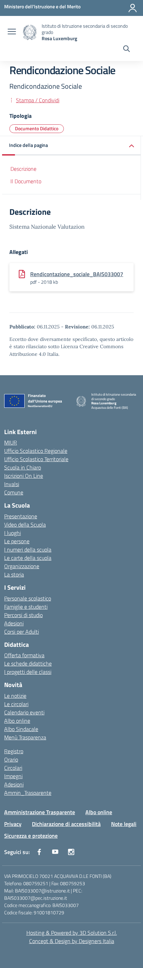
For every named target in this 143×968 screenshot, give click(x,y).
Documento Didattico (36, 128)
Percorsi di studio (23, 615)
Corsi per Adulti (21, 631)
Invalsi (11, 484)
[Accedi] (132, 7)
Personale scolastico (27, 598)
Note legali (123, 824)
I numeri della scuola (27, 549)
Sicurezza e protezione (31, 835)
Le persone (17, 541)
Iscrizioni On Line (23, 476)
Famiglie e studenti (26, 606)
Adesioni (14, 623)
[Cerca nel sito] (126, 49)
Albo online (17, 720)
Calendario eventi (24, 712)
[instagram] (71, 852)
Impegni (13, 776)
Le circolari (16, 704)
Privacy (13, 824)
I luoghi (12, 533)
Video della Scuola (25, 524)
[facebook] (39, 852)
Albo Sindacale (21, 729)
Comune (13, 492)
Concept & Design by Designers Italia (71, 941)
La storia (14, 574)
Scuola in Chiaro (22, 467)
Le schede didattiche (28, 663)
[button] (71, 145)
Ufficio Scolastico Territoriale (36, 459)
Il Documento (25, 181)
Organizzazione (21, 566)
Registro (13, 751)
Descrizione (23, 169)
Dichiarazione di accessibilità (66, 824)
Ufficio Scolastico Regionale (35, 451)
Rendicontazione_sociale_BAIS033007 (76, 274)
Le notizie (15, 696)
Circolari (13, 768)
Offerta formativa (24, 655)
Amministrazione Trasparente (39, 812)
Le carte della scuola (27, 558)
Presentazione (20, 516)
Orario (11, 759)
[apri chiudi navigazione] (12, 32)
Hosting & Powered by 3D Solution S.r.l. (71, 933)
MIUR (10, 442)
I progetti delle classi (27, 672)
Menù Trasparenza (25, 737)
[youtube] (55, 852)
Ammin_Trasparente (27, 793)
